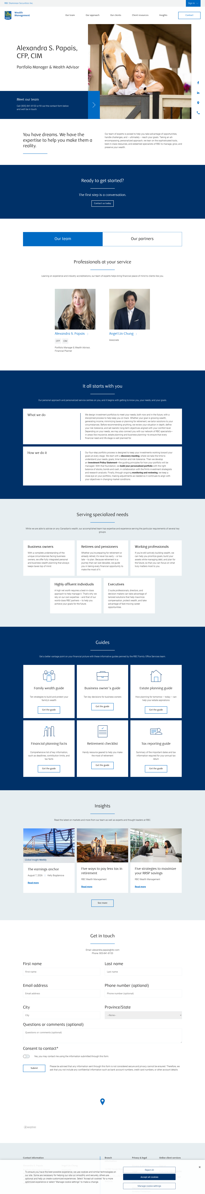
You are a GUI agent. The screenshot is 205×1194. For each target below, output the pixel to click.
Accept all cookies (149, 1177)
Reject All (149, 1170)
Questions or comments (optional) (53, 1025)
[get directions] (102, 1101)
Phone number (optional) (127, 986)
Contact (189, 15)
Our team (70, 15)
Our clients (115, 15)
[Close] (200, 1167)
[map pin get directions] (102, 1101)
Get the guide (49, 710)
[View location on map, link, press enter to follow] (102, 1105)
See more (102, 903)
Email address (35, 986)
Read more (33, 882)
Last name (114, 964)
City (26, 1008)
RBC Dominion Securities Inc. (18, 3)
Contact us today (102, 203)
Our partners (142, 239)
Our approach (92, 15)
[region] (102, 1105)
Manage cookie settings (149, 1186)
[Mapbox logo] (30, 1127)
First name (32, 964)
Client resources (140, 15)
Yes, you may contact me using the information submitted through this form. (71, 1056)
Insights (163, 15)
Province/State (118, 1008)
